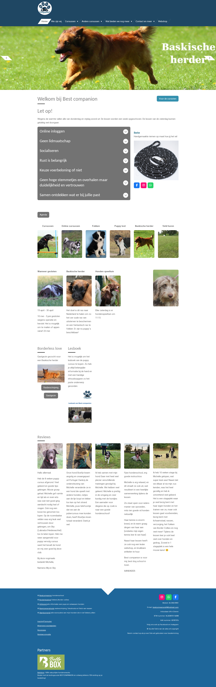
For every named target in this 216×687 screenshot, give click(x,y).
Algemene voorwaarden (46, 626)
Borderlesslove (45, 600)
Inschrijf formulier (44, 621)
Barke (137, 132)
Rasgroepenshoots (46, 608)
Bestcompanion (45, 596)
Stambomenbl (45, 613)
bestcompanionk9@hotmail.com (166, 607)
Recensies (41, 630)
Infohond (43, 604)
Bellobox (40, 673)
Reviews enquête (44, 634)
